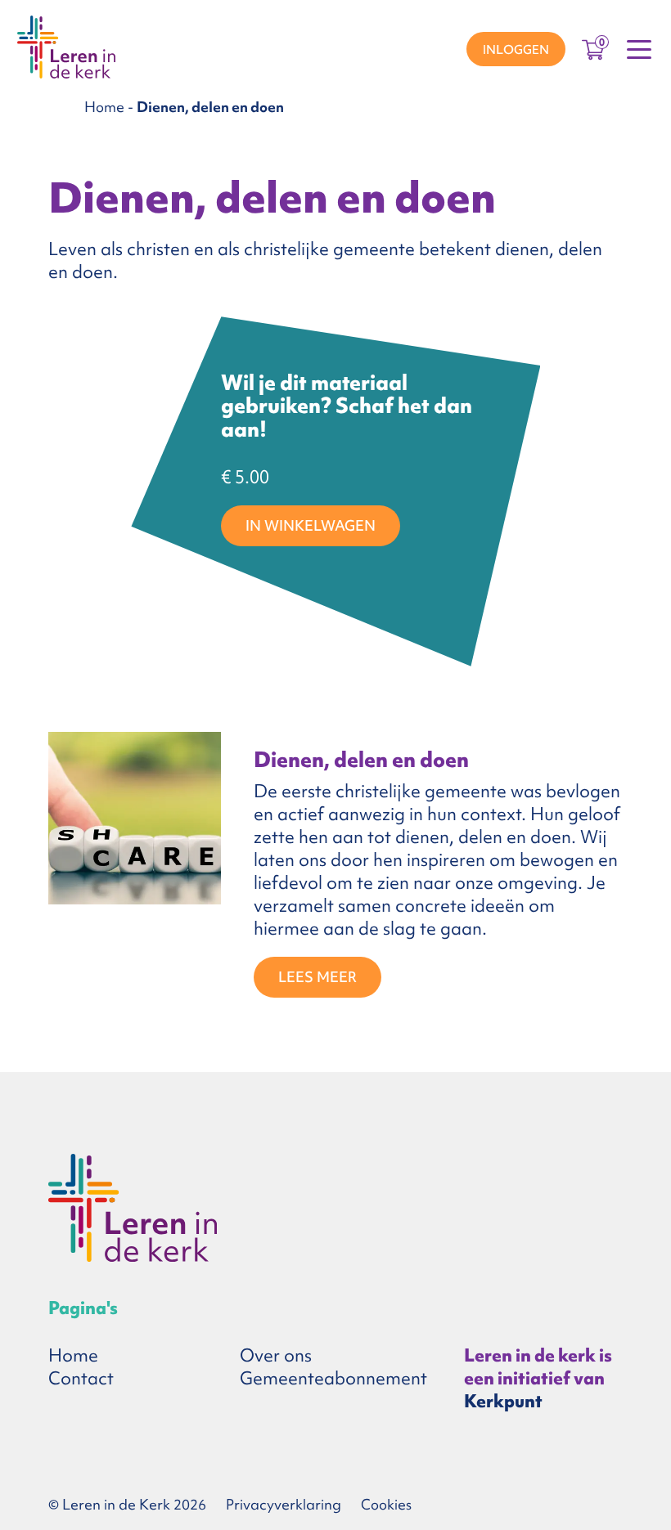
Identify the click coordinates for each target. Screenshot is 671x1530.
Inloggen (516, 50)
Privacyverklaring (283, 1504)
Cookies (386, 1504)
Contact (81, 1378)
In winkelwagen (310, 525)
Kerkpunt (503, 1401)
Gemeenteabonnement (333, 1378)
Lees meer (316, 976)
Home (104, 106)
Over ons (276, 1355)
